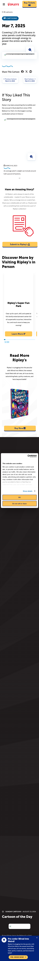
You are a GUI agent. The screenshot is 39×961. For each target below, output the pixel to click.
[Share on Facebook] (22, 71)
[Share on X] (26, 71)
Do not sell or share (19, 503)
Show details (27, 491)
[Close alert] (37, 938)
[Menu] (4, 4)
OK (19, 497)
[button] (30, 49)
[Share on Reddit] (30, 71)
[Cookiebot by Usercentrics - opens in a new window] (28, 456)
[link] (29, 4)
